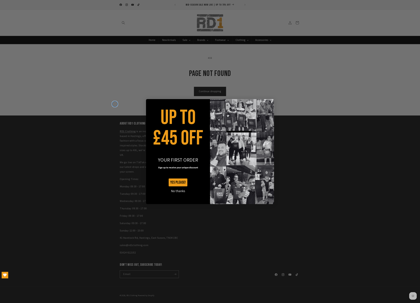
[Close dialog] (115, 104)
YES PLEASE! (178, 182)
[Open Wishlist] (5, 275)
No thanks (178, 191)
